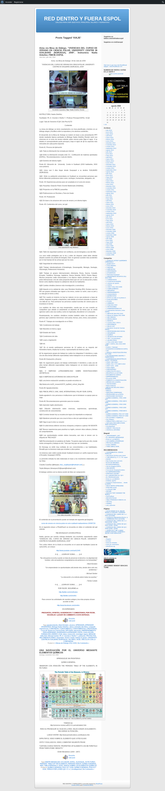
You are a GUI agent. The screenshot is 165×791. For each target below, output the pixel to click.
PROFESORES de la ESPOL (115, 394)
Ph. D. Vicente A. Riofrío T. (69, 636)
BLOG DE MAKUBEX (112, 462)
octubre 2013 (110, 146)
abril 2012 (109, 179)
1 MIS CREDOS (111, 317)
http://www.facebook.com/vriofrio (68, 605)
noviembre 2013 (111, 144)
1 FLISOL (109, 301)
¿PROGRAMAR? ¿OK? (113, 435)
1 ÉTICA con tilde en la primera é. (116, 297)
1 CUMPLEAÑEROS (112, 288)
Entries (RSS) (76, 785)
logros (86, 634)
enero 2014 (109, 141)
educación (77, 630)
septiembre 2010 (111, 213)
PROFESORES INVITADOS (114, 396)
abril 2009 (109, 244)
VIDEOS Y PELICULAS (113, 428)
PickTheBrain (110, 496)
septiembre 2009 (111, 235)
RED (41, 766)
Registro (108, 539)
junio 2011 (109, 197)
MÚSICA (108, 390)
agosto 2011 (110, 193)
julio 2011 (109, 195)
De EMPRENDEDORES (113, 471)
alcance (72, 625)
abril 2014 (109, 135)
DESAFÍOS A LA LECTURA (114, 373)
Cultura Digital (110, 367)
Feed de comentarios (112, 544)
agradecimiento (52, 625)
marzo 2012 (109, 181)
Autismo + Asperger (112, 347)
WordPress (99, 783)
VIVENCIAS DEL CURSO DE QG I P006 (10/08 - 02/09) (116, 527)
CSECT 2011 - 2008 (112, 365)
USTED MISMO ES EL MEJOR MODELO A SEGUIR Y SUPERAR (115, 511)
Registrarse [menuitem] (18, 2)
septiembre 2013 (111, 148)
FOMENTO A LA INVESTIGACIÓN (116, 380)
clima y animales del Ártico (78, 627)
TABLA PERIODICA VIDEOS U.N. (116, 500)
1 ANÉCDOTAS (110, 269)
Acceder (108, 541)
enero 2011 (109, 206)
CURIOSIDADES (111, 369)
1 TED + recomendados (113, 338)
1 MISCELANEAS (111, 319)
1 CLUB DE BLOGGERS (113, 281)
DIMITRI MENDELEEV (52, 762)
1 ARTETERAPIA (111, 271)
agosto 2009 (110, 236)
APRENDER (80, 625)
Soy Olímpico (110, 419)
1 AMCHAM (109, 267)
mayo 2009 (109, 242)
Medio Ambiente (111, 385)
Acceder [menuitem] (8, 2)
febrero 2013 (110, 161)
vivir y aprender (110, 505)
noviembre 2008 (111, 253)
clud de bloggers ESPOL (113, 466)
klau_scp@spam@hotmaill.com (71, 465)
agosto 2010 (110, 215)
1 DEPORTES (110, 290)
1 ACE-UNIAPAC (111, 265)
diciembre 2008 (110, 251)
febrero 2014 (110, 139)
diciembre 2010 (110, 208)
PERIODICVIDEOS (74, 764)
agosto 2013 (110, 150)
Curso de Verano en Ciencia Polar (53, 630)
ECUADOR (65, 762)
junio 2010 (109, 218)
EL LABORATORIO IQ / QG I (114, 475)
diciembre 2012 (110, 164)
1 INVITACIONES (111, 306)
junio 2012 (109, 175)
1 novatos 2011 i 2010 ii (113, 322)
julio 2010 (109, 217)
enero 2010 (109, 227)
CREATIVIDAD (91, 629)
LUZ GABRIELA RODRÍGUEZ (115, 441)
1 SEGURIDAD (110, 333)
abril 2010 (109, 222)
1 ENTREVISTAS (111, 296)
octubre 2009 (110, 233)
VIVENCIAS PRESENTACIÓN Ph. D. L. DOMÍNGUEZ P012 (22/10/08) (116, 518)
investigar (79, 634)
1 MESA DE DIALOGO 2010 (114, 313)
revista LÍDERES (111, 444)
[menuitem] (2, 2)
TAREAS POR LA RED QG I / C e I (59, 769)
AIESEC (108, 459)
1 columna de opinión (112, 283)
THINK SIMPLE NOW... (113, 446)
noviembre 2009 (111, 231)
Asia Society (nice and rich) (114, 461)
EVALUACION (88, 632)
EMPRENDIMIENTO (112, 376)
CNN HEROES (110, 468)
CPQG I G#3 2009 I (112, 362)
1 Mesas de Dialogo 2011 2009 (66, 643)
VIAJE (78, 639)
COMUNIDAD (54, 629)
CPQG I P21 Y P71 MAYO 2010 (115, 364)
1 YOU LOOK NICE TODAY (114, 342)
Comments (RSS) (88, 785)
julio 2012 (109, 173)
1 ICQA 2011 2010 (111, 305)
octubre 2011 (110, 190)
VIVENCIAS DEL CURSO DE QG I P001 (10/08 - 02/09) (116, 524)
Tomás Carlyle (70, 638)
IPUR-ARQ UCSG (111, 487)
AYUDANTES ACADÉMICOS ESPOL (117, 349)
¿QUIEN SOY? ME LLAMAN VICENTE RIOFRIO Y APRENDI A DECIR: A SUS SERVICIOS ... (115, 532)
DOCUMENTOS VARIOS (113, 375)
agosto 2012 (110, 171)
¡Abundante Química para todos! (116, 455)
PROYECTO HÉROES (112, 443)
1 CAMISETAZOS (111, 279)
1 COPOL (109, 285)
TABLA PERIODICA (51, 766)
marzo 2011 (109, 202)
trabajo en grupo (81, 638)
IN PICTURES (90, 762)
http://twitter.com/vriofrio (68, 596)
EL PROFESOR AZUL (112, 477)
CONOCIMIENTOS (79, 629)
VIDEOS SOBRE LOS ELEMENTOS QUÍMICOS (80, 766)
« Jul (105, 124)
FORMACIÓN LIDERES (49, 634)
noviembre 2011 (111, 188)
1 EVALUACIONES (112, 299)
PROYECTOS (91, 636)
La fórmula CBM (111, 489)
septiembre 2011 (111, 191)
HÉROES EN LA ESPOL (113, 382)
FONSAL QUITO (111, 480)
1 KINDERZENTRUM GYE (114, 308)
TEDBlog (109, 503)
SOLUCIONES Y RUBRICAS (114, 417)
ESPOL (80, 632)
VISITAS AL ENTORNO (113, 430)
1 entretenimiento (111, 294)
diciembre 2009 (110, 229)
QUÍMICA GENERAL (89, 764)
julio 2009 (109, 238)
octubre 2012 (110, 168)
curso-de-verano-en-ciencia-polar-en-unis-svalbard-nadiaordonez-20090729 (68, 523)
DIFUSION (69, 630)
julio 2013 (109, 152)
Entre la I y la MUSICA (112, 439)
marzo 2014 (109, 137)
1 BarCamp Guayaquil (112, 274)
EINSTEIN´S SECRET (112, 473)
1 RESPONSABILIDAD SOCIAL (115, 331)
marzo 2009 (109, 245)
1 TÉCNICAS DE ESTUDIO (114, 336)
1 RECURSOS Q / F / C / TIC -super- (117, 457)
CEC (107, 350)
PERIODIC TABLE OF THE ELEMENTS (53, 764)
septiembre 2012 (111, 170)
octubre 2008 (110, 255)
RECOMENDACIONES (48, 638)
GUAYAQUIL (80, 762)
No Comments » (83, 643)
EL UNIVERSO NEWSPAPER (115, 437)
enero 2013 (109, 162)
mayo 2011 (109, 199)
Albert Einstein (63, 625)
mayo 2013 (109, 155)
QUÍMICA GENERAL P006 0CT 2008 (117, 416)
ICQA (60, 634)
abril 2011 (109, 200)
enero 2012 (109, 184)
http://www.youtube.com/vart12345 (68, 550)
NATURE (108, 491)
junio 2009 (109, 240)
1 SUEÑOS (109, 335)
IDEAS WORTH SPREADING (114, 486)
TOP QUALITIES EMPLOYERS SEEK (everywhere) (115, 423)
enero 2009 (109, 249)
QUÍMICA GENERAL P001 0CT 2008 (60, 767)
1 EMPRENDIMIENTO (112, 292)
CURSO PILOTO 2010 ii (113, 371)
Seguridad (60, 638)
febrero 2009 (110, 247)
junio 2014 (109, 132)
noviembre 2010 (111, 209)
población (82, 636)
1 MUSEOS (109, 321)
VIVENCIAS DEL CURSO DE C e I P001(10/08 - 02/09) (116, 521)
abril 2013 (109, 157)
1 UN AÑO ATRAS (111, 340)
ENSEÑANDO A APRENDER (67, 632)
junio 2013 (109, 153)
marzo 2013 (109, 159)
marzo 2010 (109, 224)
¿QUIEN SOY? (110, 264)
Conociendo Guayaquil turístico (115, 470)
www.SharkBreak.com (115, 66)
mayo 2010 (109, 220)
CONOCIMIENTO (66, 629)
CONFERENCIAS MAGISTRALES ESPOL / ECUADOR (115, 359)
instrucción (71, 634)
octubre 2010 (110, 211)
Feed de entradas (111, 542)
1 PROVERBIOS (111, 324)
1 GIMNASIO (110, 303)
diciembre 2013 (110, 143)
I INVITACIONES (111, 384)
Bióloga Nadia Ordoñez (60, 627)
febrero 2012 (110, 182)
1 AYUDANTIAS (111, 273)
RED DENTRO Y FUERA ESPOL (82, 18)
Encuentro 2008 (111, 378)
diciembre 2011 (110, 186)
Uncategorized (76, 769)
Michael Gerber (53, 636)
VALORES (72, 639)
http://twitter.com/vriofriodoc (68, 592)
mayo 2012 (109, 177)
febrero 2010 (110, 226)
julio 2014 (109, 130)
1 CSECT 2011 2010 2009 (114, 287)
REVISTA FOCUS (111, 498)
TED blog (109, 501)
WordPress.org (110, 546)
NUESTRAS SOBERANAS (114, 392)
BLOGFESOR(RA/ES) (112, 464)
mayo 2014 (109, 134)
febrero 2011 (110, 204)
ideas (65, 634)
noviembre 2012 (111, 166)
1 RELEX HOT (110, 326)
